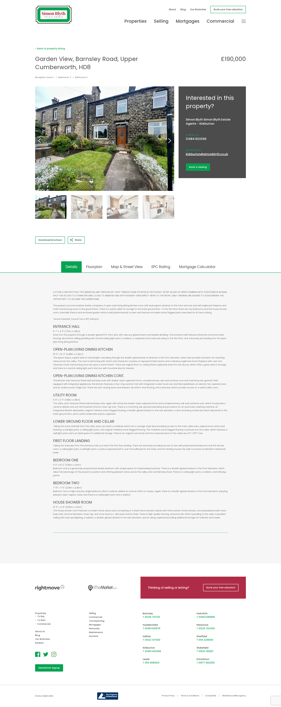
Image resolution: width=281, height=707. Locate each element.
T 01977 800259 (206, 662)
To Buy (40, 616)
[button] (171, 140)
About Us (40, 631)
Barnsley (148, 613)
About (172, 9)
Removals (94, 628)
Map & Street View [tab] (127, 266)
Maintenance (96, 632)
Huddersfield (150, 625)
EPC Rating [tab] (160, 266)
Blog (183, 9)
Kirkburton (149, 647)
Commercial (220, 21)
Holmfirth (202, 613)
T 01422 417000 (151, 640)
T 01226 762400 (206, 628)
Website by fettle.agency (234, 695)
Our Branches (198, 9)
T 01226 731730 (151, 617)
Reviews (39, 642)
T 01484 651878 (151, 628)
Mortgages (187, 21)
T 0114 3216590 (205, 640)
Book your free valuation (228, 9)
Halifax (147, 636)
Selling (161, 21)
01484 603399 (196, 139)
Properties (135, 21)
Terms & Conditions (190, 695)
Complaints (210, 695)
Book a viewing (198, 167)
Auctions (93, 636)
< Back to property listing (50, 48)
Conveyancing (96, 620)
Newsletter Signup (49, 668)
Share (78, 240)
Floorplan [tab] (94, 266)
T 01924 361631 (205, 651)
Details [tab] (71, 266)
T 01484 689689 (206, 617)
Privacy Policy (168, 695)
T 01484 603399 (152, 651)
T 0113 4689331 (151, 662)
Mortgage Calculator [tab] (197, 266)
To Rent (41, 620)
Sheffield (202, 636)
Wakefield (202, 647)
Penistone (202, 625)
